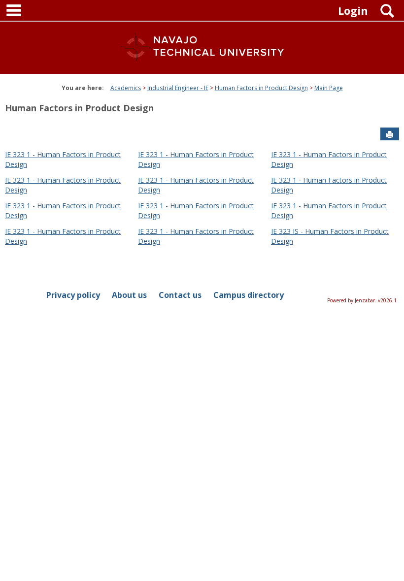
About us (129, 295)
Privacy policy (73, 295)
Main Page (328, 88)
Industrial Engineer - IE (177, 88)
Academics (125, 88)
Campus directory (248, 295)
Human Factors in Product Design (261, 88)
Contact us (180, 295)
